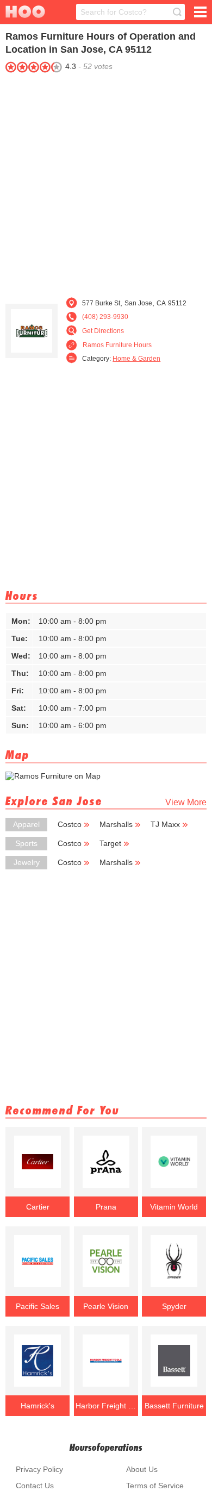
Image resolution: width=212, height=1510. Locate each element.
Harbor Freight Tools (106, 1405)
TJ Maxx (165, 824)
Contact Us (35, 1485)
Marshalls (116, 824)
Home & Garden (136, 358)
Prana (106, 1206)
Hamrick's (37, 1405)
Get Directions (103, 331)
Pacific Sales (37, 1306)
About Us (142, 1469)
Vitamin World (174, 1206)
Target (110, 843)
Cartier (37, 1206)
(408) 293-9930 (105, 317)
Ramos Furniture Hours (117, 345)
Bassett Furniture (174, 1405)
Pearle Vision (105, 1306)
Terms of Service (155, 1485)
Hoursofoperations (106, 1447)
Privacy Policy (39, 1469)
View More (186, 802)
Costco (70, 824)
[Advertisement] (106, 182)
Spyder (174, 1306)
